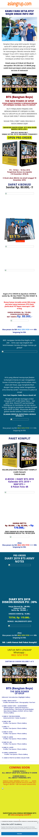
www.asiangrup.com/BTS (21, 815)
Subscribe (19, 833)
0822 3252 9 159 (23, 428)
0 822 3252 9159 (19, 654)
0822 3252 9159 (23, 329)
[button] (19, 824)
